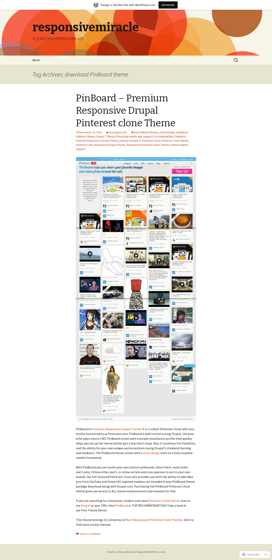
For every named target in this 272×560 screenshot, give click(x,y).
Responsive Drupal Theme (109, 145)
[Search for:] (236, 60)
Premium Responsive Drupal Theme (116, 429)
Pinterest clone (151, 140)
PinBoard (121, 505)
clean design (167, 132)
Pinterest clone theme (174, 140)
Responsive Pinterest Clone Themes (148, 145)
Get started (168, 4)
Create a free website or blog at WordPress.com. (136, 552)
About (36, 60)
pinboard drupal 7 (129, 140)
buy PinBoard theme (146, 132)
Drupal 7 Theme (105, 136)
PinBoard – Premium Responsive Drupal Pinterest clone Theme (125, 110)
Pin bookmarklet (163, 136)
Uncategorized (118, 132)
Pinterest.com (84, 145)
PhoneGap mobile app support (134, 136)
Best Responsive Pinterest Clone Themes (154, 520)
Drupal (85, 505)
